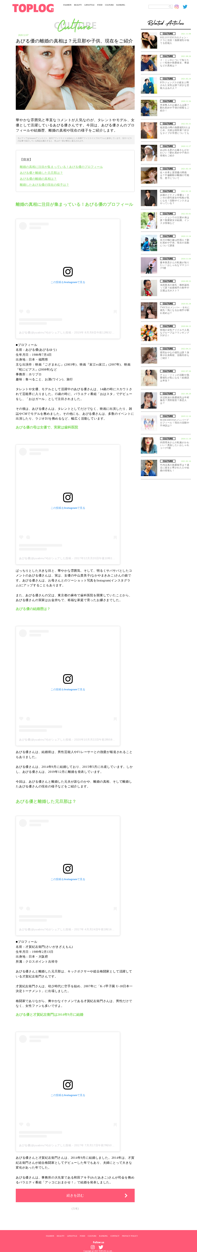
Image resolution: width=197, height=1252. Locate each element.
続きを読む (75, 1195)
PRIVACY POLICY (130, 1236)
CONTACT (114, 1236)
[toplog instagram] (179, 7)
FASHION (67, 5)
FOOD (99, 5)
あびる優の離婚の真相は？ (38, 178)
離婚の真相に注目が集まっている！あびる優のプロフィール (61, 166)
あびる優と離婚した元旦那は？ (41, 172)
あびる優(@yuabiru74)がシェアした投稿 (45, 332)
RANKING (120, 5)
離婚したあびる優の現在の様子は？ (44, 184)
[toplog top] (33, 8)
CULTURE (109, 5)
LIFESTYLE (89, 5)
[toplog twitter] (187, 7)
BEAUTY (78, 5)
